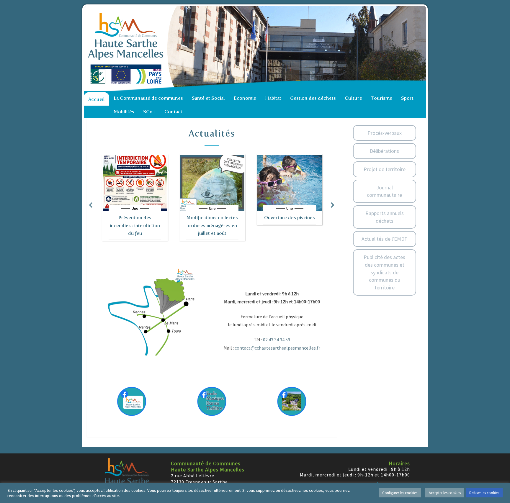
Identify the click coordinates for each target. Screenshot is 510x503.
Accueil (96, 99)
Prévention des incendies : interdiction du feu (135, 225)
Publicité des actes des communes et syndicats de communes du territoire (384, 272)
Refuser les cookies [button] (484, 492)
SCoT (149, 111)
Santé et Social (208, 98)
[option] (135, 197)
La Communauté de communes (148, 98)
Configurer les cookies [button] (399, 492)
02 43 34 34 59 (276, 340)
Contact (173, 111)
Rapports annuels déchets (384, 217)
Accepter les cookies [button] (445, 492)
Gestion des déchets (313, 98)
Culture (353, 98)
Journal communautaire (384, 191)
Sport (407, 98)
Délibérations (384, 151)
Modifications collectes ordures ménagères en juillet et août (212, 225)
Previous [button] (90, 205)
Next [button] (332, 205)
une (135, 208)
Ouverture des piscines (289, 217)
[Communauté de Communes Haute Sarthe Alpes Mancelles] (256, 48)
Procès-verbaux (384, 133)
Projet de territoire (385, 169)
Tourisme (381, 98)
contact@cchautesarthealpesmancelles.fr (277, 348)
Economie (245, 98)
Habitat (273, 98)
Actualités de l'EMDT (385, 238)
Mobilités (124, 111)
